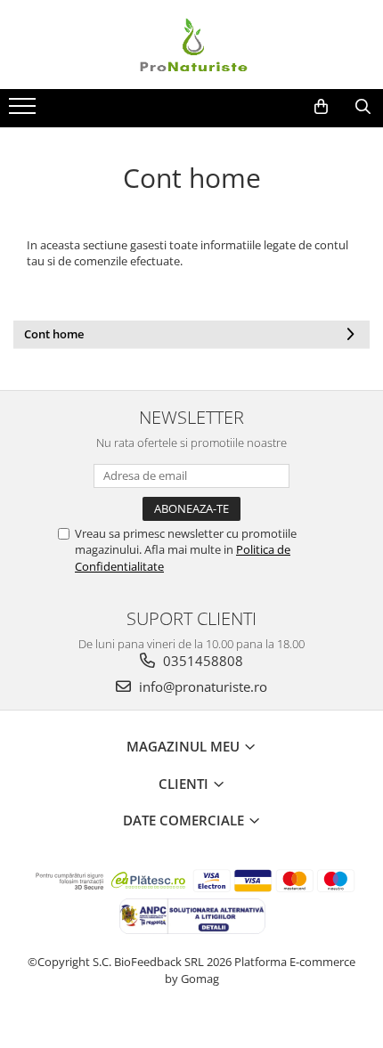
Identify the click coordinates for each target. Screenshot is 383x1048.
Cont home (54, 334)
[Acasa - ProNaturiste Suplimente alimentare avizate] (191, 44)
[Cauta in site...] (363, 107)
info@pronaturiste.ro (201, 686)
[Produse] (24, 111)
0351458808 (201, 661)
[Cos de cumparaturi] (321, 107)
